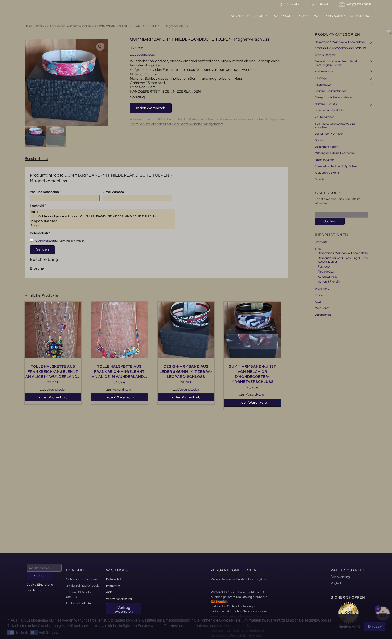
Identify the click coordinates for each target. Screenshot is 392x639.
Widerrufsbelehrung (119, 598)
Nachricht (38, 205)
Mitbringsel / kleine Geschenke (335, 153)
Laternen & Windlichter (329, 110)
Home (28, 26)
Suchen (329, 221)
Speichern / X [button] (349, 626)
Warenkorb (283, 15)
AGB (317, 15)
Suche (39, 576)
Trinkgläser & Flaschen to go (333, 97)
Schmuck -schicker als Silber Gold (154, 124)
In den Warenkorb (150, 108)
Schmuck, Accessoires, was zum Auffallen (63, 26)
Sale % (319, 179)
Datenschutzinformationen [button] (216, 626)
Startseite (240, 15)
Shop (258, 15)
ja (35, 240)
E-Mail (323, 4)
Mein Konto (335, 15)
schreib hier (83, 603)
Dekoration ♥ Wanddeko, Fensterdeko (340, 42)
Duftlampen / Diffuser (329, 133)
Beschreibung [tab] (36, 158)
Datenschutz (361, 15)
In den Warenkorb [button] (53, 397)
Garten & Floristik (326, 104)
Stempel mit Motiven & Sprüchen (336, 166)
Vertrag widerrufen (124, 610)
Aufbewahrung (324, 71)
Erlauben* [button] (375, 626)
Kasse (304, 15)
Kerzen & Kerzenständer (330, 91)
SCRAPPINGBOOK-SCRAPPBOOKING (340, 48)
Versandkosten (146, 54)
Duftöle (319, 140)
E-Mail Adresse (114, 192)
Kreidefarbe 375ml (327, 172)
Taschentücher (324, 159)
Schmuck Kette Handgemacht (201, 124)
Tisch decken (323, 84)
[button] (100, 47)
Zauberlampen (324, 117)
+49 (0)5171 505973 (359, 4)
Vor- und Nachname (45, 192)
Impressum (113, 585)
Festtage (321, 78)
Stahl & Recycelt (325, 55)
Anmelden (293, 4)
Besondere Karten (326, 146)
